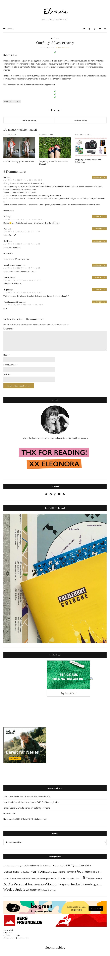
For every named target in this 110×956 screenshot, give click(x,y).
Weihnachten (33, 889)
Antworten (99, 177)
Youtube (43, 890)
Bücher (88, 865)
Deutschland (11, 871)
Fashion (55, 38)
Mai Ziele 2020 (9, 813)
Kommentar (8, 329)
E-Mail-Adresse (10, 365)
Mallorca (92, 878)
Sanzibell (7, 277)
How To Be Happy (43, 879)
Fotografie (90, 871)
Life (84, 877)
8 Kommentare (62, 48)
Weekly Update (14, 889)
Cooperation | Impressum (16, 938)
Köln (77, 878)
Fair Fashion (25, 872)
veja (100, 885)
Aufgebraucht (33, 865)
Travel (86, 884)
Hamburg (20, 879)
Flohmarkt (71, 871)
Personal (20, 884)
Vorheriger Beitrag (29, 120)
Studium (75, 884)
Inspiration (60, 878)
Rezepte (32, 884)
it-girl (6, 290)
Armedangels (18, 866)
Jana (5, 177)
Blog (82, 865)
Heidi (5, 241)
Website (6, 375)
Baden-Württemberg (55, 866)
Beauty (68, 865)
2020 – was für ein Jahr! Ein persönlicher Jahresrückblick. (27, 796)
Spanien (66, 884)
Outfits (16, 101)
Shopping (53, 884)
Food (79, 871)
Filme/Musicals (50, 872)
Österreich (51, 890)
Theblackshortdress (12, 302)
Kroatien (70, 878)
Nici (5, 216)
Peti (5, 229)
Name (6, 355)
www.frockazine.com (12, 265)
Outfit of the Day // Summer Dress (18, 161)
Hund (51, 878)
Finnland (61, 871)
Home (34, 879)
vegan (95, 884)
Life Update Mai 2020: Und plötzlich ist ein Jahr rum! (25, 819)
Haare (13, 878)
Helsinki (27, 878)
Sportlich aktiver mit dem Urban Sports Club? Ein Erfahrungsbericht (31, 802)
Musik (99, 878)
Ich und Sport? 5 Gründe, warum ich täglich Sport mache (26, 808)
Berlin (77, 866)
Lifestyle (8, 933)
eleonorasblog (55, 947)
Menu (9, 28)
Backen (43, 865)
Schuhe (42, 884)
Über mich (8, 930)
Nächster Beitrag (80, 120)
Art (25, 866)
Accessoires (8, 866)
